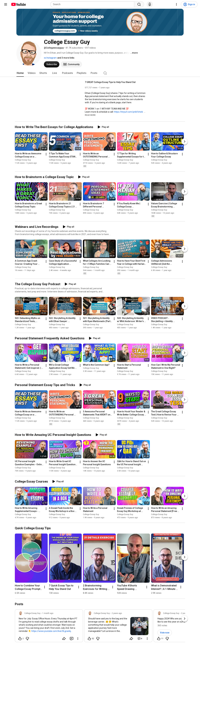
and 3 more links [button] (65, 58)
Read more (90, 115)
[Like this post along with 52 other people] (89, 638)
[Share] (64, 638)
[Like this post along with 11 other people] (158, 638)
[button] (90, 115)
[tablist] (100, 73)
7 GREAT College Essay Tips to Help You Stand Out (110, 82)
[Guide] (6, 4)
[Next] (184, 142)
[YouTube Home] (18, 4)
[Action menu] (78, 638)
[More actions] (46, 154)
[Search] (139, 4)
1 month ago (47, 613)
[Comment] (71, 638)
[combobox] (93, 4)
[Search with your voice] (150, 4)
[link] (49, 626)
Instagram (51, 58)
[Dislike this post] (27, 638)
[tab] (20, 73)
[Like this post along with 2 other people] (20, 638)
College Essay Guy (23, 160)
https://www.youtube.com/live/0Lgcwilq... (51, 631)
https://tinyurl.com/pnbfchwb (128, 112)
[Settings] (176, 4)
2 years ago (117, 613)
